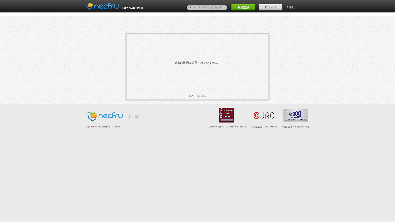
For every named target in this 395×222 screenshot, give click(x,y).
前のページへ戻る (197, 96)
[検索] (189, 7)
